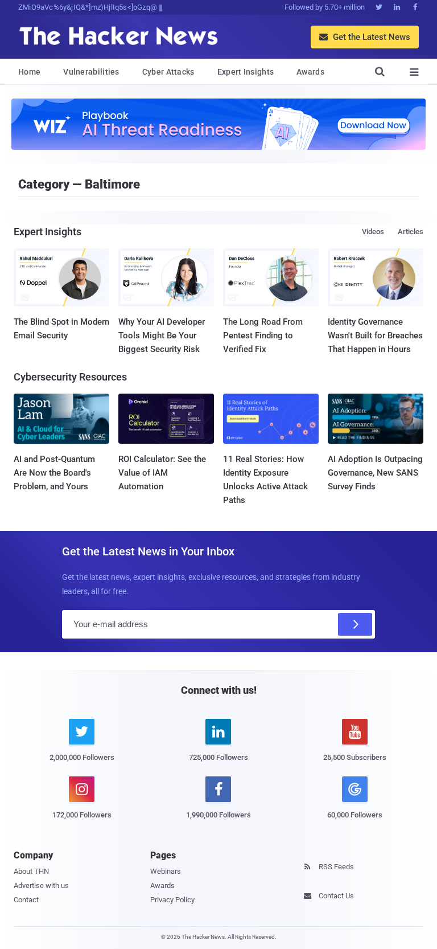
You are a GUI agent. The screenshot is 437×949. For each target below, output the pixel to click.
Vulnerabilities (91, 71)
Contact (26, 899)
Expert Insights (245, 71)
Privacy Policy (172, 899)
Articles (410, 231)
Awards (310, 71)
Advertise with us (41, 885)
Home (29, 71)
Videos (373, 231)
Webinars (165, 871)
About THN (31, 871)
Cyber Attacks (168, 71)
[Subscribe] (355, 624)
